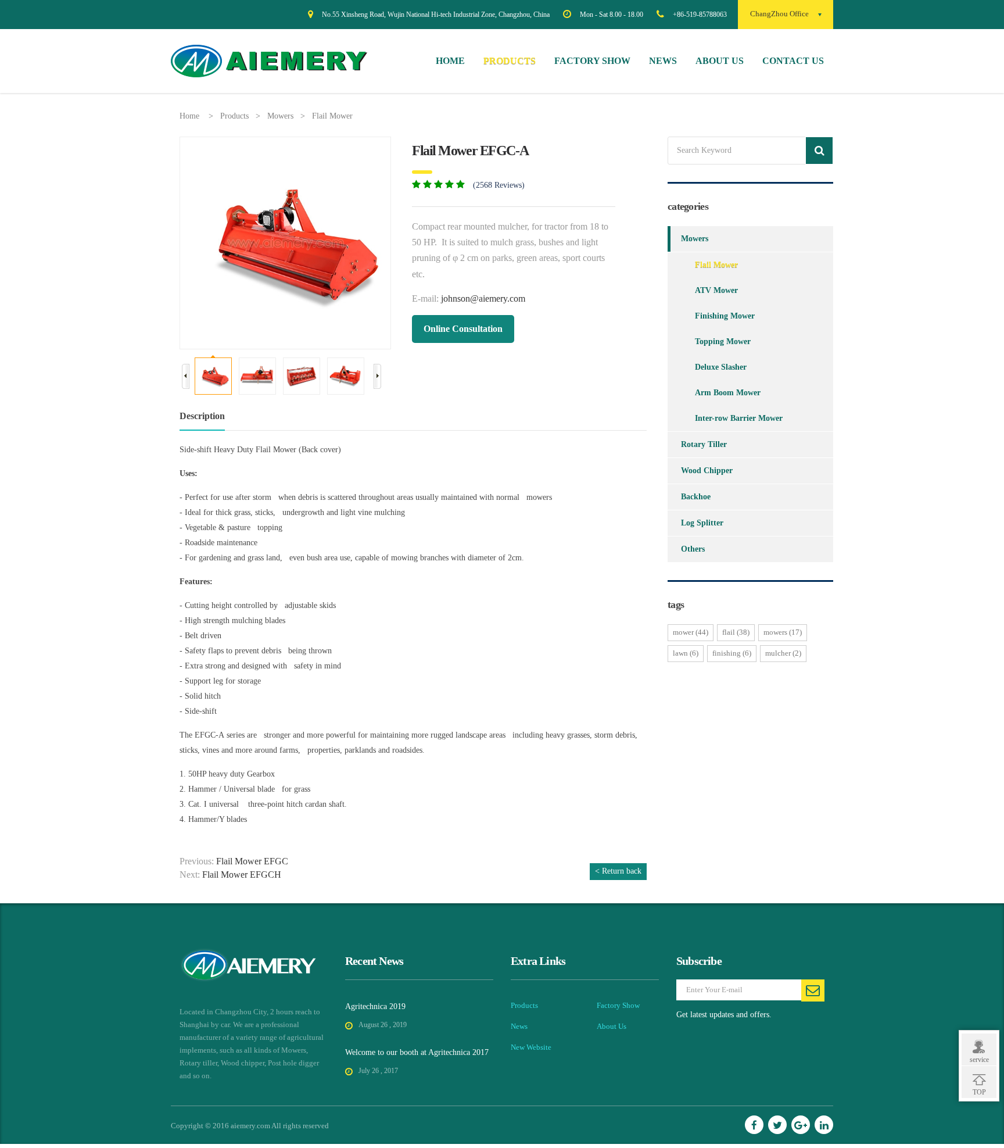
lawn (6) (685, 653)
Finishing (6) (731, 653)
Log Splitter (702, 522)
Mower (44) (690, 632)
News (663, 61)
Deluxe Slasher (721, 367)
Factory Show (592, 61)
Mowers (280, 116)
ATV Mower (716, 290)
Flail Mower (332, 116)
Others (693, 549)
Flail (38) (736, 632)
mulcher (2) (783, 653)
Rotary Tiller (704, 444)
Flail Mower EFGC (252, 861)
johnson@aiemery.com (483, 298)
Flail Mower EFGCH (241, 874)
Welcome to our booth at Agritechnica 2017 (417, 1052)
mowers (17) (782, 632)
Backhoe (696, 496)
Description (202, 416)
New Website (531, 1047)
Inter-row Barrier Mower (739, 418)
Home (450, 61)
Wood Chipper (707, 470)
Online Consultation (463, 329)
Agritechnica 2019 (375, 1006)
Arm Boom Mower (728, 392)
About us (719, 61)
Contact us (793, 61)
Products (509, 61)
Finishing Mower (725, 316)
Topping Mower (723, 341)
